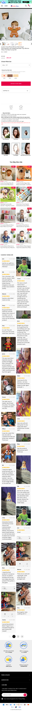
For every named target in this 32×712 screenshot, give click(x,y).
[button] (3, 26)
